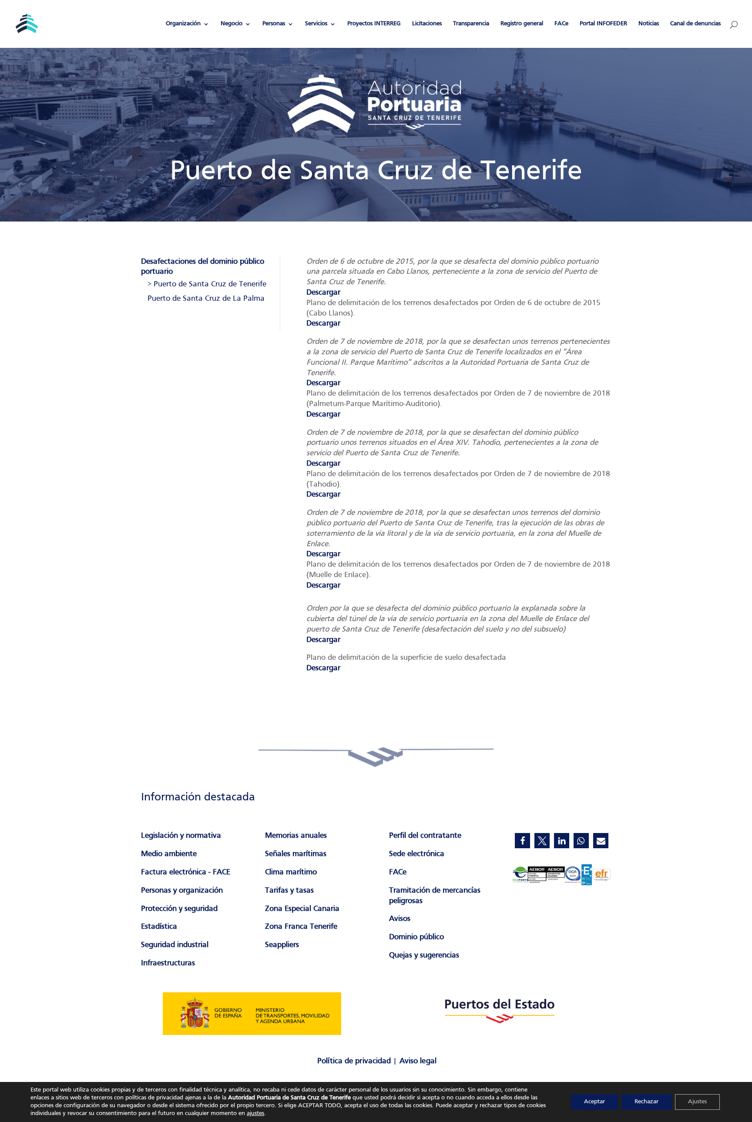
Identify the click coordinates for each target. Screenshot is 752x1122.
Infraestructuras (168, 963)
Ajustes (697, 1102)
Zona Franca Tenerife (301, 927)
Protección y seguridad (179, 909)
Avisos (399, 919)
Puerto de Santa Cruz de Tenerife (210, 284)
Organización (183, 24)
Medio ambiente (169, 854)
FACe (561, 24)
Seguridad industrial (174, 945)
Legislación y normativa (181, 836)
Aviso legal (418, 1061)
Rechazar (646, 1102)
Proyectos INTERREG (374, 24)
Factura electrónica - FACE (185, 872)
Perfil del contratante (425, 836)
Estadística (159, 927)
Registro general (521, 24)
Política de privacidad (354, 1061)
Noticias (648, 24)
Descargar (323, 292)
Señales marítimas (295, 854)
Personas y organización (182, 890)
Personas (273, 24)
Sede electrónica (416, 854)
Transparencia (471, 24)
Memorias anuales (296, 836)
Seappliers (282, 945)
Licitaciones (427, 24)
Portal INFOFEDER (603, 24)
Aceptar (594, 1102)
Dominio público (416, 937)
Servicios (316, 24)
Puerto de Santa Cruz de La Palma (206, 298)
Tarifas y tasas (289, 890)
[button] (522, 840)
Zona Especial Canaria (302, 909)
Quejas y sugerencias (424, 955)
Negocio (231, 24)
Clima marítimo (291, 872)
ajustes (255, 1113)
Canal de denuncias (695, 24)
